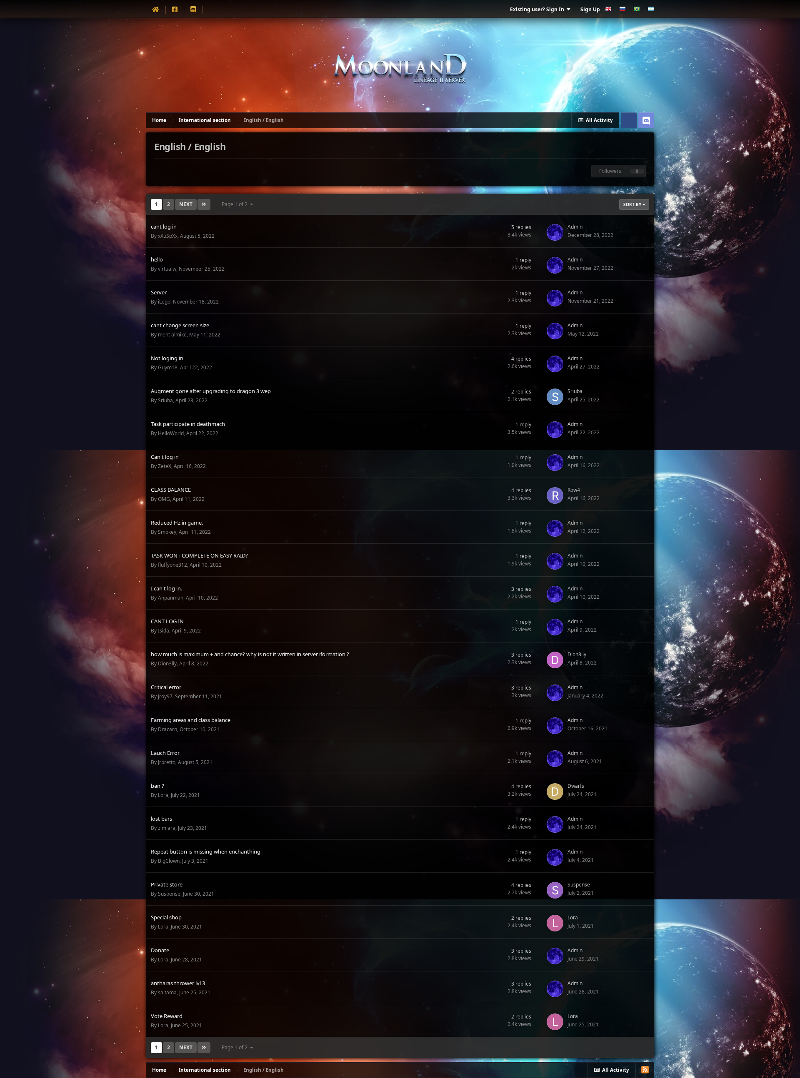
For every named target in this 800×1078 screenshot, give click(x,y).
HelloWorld (171, 433)
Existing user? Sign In (538, 9)
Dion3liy (167, 663)
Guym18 (168, 367)
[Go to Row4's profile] (555, 495)
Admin (575, 226)
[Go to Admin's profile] (555, 232)
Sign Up (590, 9)
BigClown (169, 860)
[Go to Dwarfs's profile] (555, 791)
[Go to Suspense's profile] (555, 890)
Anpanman (170, 597)
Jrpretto (166, 762)
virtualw (167, 268)
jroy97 (165, 696)
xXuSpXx (168, 235)
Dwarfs (576, 785)
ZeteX (164, 466)
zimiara (166, 828)
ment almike (172, 334)
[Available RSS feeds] (645, 1069)
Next (185, 204)
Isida (163, 630)
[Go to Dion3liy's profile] (555, 660)
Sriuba (165, 400)
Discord (646, 120)
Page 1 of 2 (236, 204)
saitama (167, 992)
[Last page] (204, 204)
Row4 (574, 489)
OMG (164, 499)
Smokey (167, 531)
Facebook (629, 120)
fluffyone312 (172, 564)
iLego (164, 301)
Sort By (632, 204)
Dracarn (167, 729)
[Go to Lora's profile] (555, 923)
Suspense (169, 893)
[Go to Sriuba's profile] (555, 396)
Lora (163, 795)
